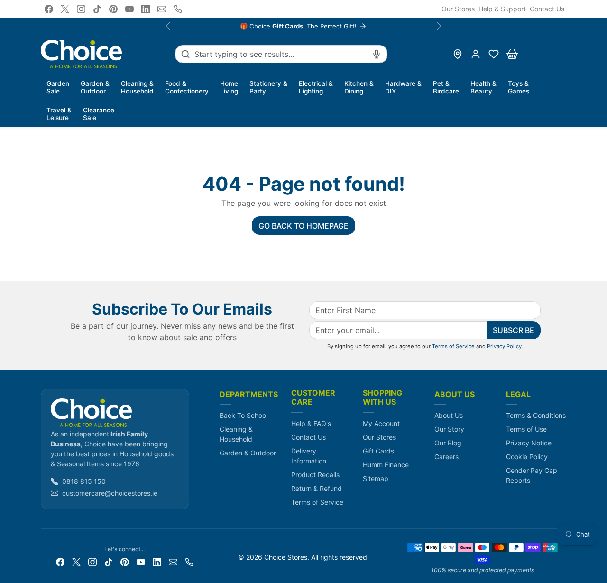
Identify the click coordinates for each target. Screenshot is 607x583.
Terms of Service (453, 346)
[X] (65, 9)
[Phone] (178, 9)
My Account (381, 423)
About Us (448, 415)
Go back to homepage (303, 226)
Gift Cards (378, 451)
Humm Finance (386, 465)
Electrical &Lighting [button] (316, 87)
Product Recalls (315, 475)
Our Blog (447, 443)
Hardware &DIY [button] (403, 87)
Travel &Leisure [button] (59, 113)
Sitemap (375, 478)
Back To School (243, 415)
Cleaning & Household (236, 434)
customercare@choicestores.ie (109, 493)
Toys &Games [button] (518, 87)
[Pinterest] (113, 9)
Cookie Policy (527, 457)
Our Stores (458, 9)
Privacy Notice (529, 443)
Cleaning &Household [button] (137, 87)
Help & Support (502, 9)
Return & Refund (316, 488)
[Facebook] (49, 9)
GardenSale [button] (57, 87)
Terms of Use (526, 429)
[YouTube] (129, 9)
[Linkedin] (146, 9)
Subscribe (513, 330)
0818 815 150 (84, 481)
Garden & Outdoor (248, 453)
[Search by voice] (376, 54)
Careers (446, 457)
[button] (494, 54)
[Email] (162, 9)
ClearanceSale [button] (98, 113)
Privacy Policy (504, 346)
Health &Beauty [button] (483, 87)
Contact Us (547, 9)
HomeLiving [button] (229, 87)
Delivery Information (308, 456)
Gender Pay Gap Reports (531, 475)
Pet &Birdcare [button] (446, 87)
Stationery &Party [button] (268, 87)
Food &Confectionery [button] (187, 87)
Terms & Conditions (536, 415)
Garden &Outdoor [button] (95, 87)
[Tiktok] (97, 9)
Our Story (449, 429)
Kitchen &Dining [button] (359, 87)
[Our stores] (458, 54)
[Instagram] (81, 9)
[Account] (476, 54)
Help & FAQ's (311, 423)
